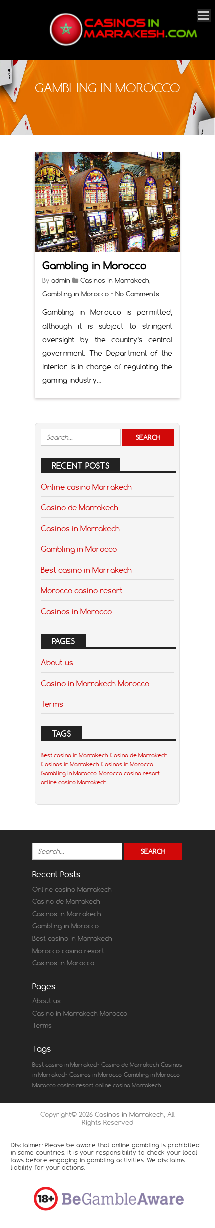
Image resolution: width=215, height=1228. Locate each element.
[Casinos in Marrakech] (123, 46)
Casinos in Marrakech (115, 280)
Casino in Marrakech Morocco (95, 683)
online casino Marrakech (73, 782)
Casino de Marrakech (79, 507)
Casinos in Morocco (76, 611)
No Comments (138, 294)
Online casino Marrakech (86, 487)
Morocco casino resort (82, 590)
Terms (52, 704)
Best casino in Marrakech (86, 570)
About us (57, 662)
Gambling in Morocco (94, 265)
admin (61, 280)
